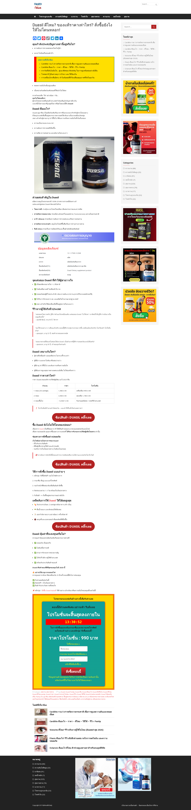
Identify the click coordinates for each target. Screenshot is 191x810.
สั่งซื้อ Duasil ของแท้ (48, 590)
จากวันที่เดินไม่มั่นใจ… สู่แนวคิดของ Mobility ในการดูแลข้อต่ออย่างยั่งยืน (69, 70)
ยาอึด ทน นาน (83, 697)
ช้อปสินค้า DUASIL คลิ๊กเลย (73, 417)
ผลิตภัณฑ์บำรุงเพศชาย (56, 697)
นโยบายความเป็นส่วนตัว (129, 805)
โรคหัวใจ (84, 16)
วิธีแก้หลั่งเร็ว (63, 699)
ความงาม (106, 16)
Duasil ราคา (50, 694)
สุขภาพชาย (95, 16)
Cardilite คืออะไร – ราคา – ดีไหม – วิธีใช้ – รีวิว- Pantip (63, 67)
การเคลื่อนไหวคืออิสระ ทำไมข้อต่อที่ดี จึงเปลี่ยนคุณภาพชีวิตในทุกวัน (67, 77)
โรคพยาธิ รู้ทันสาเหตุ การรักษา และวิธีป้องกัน (59, 74)
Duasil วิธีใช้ (81, 694)
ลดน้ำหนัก (117, 16)
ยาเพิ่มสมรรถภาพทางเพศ (96, 697)
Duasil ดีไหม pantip (38, 694)
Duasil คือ (78, 692)
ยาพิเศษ (128, 176)
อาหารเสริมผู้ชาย (86, 699)
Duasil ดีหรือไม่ (98, 692)
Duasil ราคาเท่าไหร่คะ (62, 694)
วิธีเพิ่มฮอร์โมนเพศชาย (51, 699)
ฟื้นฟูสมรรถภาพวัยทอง (71, 697)
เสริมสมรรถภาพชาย (99, 699)
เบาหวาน (74, 16)
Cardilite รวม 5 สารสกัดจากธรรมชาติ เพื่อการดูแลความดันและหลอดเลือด (70, 64)
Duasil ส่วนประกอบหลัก (93, 694)
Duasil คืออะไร (87, 692)
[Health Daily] (34, 16)
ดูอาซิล (45, 697)
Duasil (41, 429)
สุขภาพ (126, 16)
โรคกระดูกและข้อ (45, 16)
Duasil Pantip (70, 692)
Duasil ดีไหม (107, 692)
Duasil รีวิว (73, 694)
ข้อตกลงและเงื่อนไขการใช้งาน (148, 805)
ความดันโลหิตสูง (61, 16)
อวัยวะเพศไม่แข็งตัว (74, 699)
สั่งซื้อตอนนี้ (73, 671)
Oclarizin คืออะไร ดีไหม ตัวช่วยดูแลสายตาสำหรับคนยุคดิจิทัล (77, 748)
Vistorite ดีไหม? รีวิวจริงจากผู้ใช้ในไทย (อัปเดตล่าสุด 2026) (76, 730)
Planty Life (39, 697)
